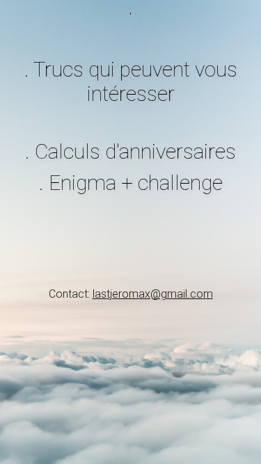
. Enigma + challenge (131, 182)
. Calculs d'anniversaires (130, 151)
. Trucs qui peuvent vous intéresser (130, 81)
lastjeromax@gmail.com (153, 294)
